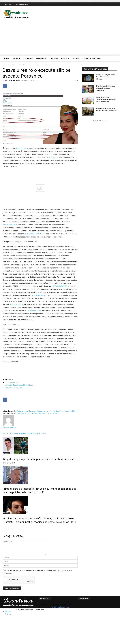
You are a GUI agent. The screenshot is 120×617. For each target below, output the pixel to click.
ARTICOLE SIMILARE (13, 433)
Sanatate (65, 58)
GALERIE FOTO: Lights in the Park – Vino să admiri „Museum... (105, 77)
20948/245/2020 (60, 286)
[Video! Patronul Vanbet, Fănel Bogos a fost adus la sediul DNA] (88, 111)
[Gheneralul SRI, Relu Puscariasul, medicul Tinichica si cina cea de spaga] (88, 100)
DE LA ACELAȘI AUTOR (34, 433)
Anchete (16, 58)
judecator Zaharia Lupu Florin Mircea (19, 385)
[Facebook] (115, 4)
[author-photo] (8, 425)
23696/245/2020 (53, 157)
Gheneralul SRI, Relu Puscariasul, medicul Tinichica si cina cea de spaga (106, 99)
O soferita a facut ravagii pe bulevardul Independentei (36, 413)
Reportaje (28, 58)
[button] (114, 59)
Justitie (76, 58)
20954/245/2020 (39, 295)
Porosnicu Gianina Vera (13, 388)
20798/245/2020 (32, 234)
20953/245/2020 (16, 304)
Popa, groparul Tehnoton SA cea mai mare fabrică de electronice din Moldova (47, 411)
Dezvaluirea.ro (22, 148)
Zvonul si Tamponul (92, 58)
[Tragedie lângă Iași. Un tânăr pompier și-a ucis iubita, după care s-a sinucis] (40, 445)
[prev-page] (4, 527)
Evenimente (41, 58)
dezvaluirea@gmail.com (59, 607)
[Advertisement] (60, 38)
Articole (8, 614)
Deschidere (13, 65)
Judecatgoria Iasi (11, 382)
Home (6, 58)
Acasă (5, 65)
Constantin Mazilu (14, 80)
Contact (8, 611)
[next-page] (7, 527)
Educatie (54, 58)
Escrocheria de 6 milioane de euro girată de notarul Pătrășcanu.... (105, 88)
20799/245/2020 (34, 310)
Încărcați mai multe (99, 120)
